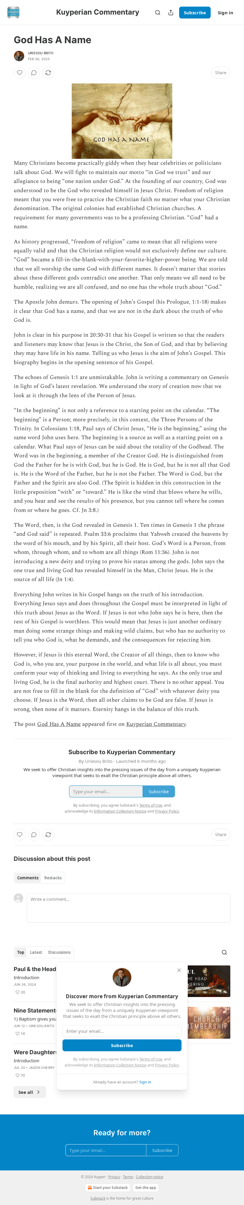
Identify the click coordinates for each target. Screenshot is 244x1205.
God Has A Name (59, 724)
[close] (179, 970)
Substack (97, 1198)
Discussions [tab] (59, 952)
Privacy (114, 1176)
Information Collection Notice (120, 1065)
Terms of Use (150, 1059)
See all (25, 1092)
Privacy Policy (167, 1065)
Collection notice (149, 1176)
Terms (128, 1176)
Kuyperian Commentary (156, 724)
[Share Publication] (171, 12)
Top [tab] (20, 952)
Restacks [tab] (53, 878)
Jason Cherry (42, 1068)
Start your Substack (110, 1187)
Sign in (225, 12)
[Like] (20, 73)
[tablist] (39, 878)
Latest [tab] (36, 952)
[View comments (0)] (34, 73)
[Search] (158, 12)
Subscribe (195, 12)
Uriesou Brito (41, 53)
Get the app (145, 1187)
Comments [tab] (27, 878)
